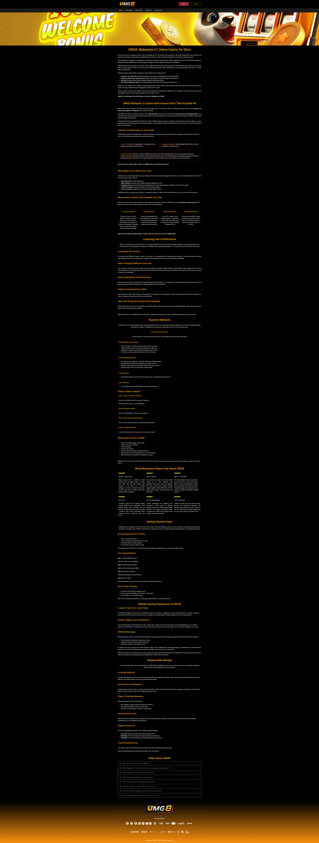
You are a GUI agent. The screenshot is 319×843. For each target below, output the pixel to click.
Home (121, 10)
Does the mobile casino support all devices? (139, 786)
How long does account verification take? (138, 773)
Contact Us (158, 10)
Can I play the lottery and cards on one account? (141, 795)
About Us (149, 10)
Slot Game (129, 10)
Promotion (139, 10)
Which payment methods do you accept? (138, 777)
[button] (2, 29)
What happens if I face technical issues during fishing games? (146, 768)
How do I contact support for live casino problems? (142, 791)
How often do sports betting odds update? (139, 782)
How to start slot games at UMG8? (136, 764)
